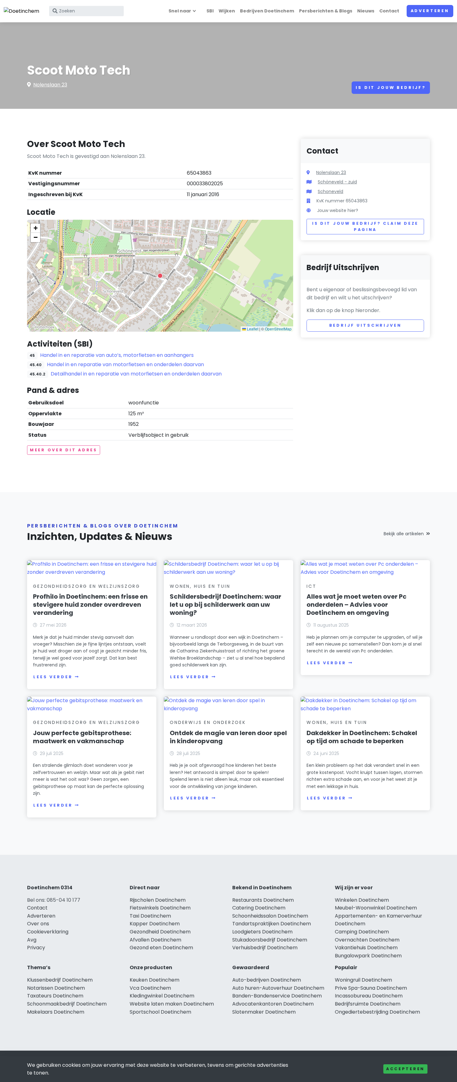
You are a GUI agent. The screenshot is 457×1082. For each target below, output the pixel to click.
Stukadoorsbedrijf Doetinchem (269, 939)
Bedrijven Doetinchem (267, 11)
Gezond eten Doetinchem (161, 947)
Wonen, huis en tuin (200, 586)
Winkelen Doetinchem (362, 900)
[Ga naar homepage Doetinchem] (21, 11)
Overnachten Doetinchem (367, 939)
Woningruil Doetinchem (363, 979)
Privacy (36, 947)
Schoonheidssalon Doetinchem (270, 915)
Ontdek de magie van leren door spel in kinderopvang (228, 737)
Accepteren (405, 1068)
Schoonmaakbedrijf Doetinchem (67, 1003)
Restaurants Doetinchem (263, 900)
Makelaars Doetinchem (55, 1011)
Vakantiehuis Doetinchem (366, 947)
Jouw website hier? (337, 210)
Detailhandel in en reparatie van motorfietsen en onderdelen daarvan (136, 373)
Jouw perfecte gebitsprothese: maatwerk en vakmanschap (82, 737)
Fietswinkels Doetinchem (160, 907)
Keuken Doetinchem (154, 979)
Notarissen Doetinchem (56, 988)
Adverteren (430, 10)
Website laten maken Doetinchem (172, 1003)
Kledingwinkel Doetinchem (162, 995)
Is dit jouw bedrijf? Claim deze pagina (365, 226)
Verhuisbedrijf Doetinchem (265, 947)
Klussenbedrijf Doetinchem (60, 979)
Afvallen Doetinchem (155, 939)
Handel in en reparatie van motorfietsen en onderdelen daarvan (125, 364)
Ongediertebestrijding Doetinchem (377, 1011)
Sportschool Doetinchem (160, 1011)
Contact (389, 11)
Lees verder (52, 676)
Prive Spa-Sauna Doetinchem (371, 988)
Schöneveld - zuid (337, 182)
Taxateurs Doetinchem (55, 995)
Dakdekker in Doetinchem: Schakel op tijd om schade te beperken (362, 737)
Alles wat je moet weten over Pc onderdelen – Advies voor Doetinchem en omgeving (357, 604)
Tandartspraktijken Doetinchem (271, 923)
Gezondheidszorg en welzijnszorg (86, 586)
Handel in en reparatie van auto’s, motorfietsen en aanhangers (117, 355)
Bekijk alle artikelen (404, 534)
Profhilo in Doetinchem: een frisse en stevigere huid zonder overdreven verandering (90, 604)
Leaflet (252, 328)
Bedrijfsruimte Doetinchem (367, 1003)
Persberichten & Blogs (325, 11)
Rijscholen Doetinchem (158, 900)
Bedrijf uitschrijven (365, 325)
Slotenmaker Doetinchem (264, 1011)
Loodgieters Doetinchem (262, 931)
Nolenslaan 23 (50, 84)
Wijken (227, 11)
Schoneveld (330, 191)
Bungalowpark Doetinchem (368, 955)
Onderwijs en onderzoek (208, 722)
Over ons (38, 923)
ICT (311, 586)
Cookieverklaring (47, 931)
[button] (160, 276)
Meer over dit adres (63, 450)
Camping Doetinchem (362, 931)
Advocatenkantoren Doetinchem (273, 1003)
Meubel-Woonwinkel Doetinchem (376, 907)
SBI (210, 11)
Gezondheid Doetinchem (160, 931)
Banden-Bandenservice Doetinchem (277, 995)
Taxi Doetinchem (150, 915)
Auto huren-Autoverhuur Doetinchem (278, 988)
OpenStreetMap (278, 328)
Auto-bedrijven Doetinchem (266, 979)
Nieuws (365, 11)
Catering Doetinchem (258, 907)
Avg (31, 939)
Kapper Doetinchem (155, 923)
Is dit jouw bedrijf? (391, 87)
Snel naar (179, 11)
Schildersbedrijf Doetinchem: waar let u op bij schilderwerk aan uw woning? (225, 604)
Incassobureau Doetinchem (369, 995)
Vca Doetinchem (150, 988)
